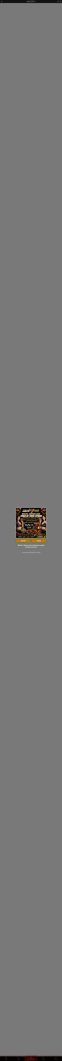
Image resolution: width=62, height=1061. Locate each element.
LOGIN (39, 541)
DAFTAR (23, 541)
